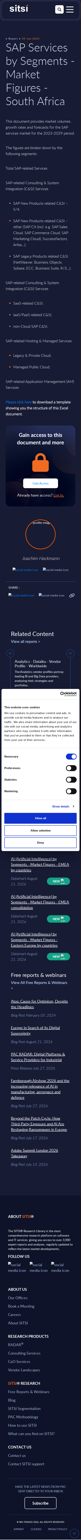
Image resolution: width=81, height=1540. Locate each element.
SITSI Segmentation (24, 1408)
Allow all (40, 818)
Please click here (19, 401)
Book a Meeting (21, 1306)
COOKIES (36, 1529)
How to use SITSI (22, 1425)
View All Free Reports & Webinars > (39, 985)
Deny (40, 842)
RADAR (15, 1344)
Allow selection (41, 830)
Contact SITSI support (26, 1463)
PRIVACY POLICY (57, 1529)
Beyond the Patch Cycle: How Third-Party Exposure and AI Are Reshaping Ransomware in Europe (39, 1124)
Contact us (17, 1455)
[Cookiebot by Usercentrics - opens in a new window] (60, 694)
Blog (11, 1400)
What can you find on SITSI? (31, 1433)
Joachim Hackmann (40, 558)
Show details (60, 806)
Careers (14, 1314)
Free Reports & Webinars (29, 1391)
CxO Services (19, 1361)
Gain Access (41, 483)
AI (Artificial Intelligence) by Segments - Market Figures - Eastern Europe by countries (34, 939)
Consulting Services (24, 1353)
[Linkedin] (40, 1267)
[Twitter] (19, 1267)
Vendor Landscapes (24, 1369)
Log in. (58, 495)
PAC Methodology (23, 1416)
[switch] (71, 768)
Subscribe (40, 1503)
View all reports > (25, 641)
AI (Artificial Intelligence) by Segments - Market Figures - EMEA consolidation (40, 902)
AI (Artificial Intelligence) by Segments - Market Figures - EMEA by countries (40, 864)
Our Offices (18, 1297)
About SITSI (18, 1322)
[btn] (10, 653)
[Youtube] (62, 1267)
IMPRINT (19, 1529)
